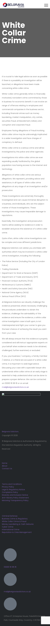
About (4, 466)
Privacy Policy (8, 487)
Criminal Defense (9, 516)
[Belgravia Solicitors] (13, 5)
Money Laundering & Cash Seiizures (18, 524)
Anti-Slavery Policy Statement (15, 497)
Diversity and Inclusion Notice (15, 495)
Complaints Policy (10, 492)
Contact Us (7, 468)
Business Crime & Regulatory (15, 518)
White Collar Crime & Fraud (14, 521)
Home (4, 463)
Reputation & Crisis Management (17, 532)
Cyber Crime (7, 527)
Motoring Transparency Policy (15, 500)
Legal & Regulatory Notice (13, 489)
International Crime (10, 529)
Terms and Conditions (12, 484)
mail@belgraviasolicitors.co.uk (15, 387)
